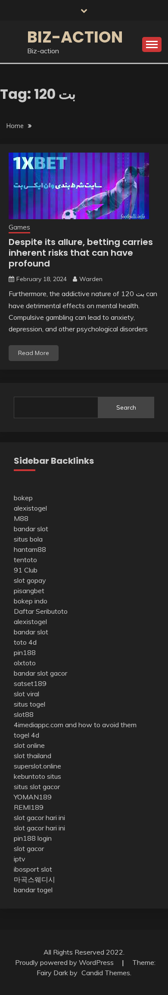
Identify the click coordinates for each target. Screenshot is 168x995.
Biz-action (75, 37)
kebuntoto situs (37, 776)
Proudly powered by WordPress (65, 962)
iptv (19, 858)
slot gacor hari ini (39, 817)
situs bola (28, 539)
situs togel (29, 704)
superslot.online (37, 766)
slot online (29, 745)
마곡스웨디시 (34, 879)
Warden (91, 279)
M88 (21, 518)
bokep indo (30, 601)
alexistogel (30, 508)
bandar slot (31, 528)
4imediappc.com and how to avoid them (75, 724)
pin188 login (33, 838)
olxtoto (25, 662)
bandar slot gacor (40, 673)
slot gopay (30, 580)
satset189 (30, 683)
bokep (23, 497)
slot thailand (32, 755)
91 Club (25, 570)
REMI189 (29, 807)
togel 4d (26, 735)
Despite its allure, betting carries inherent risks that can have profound (81, 252)
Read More (33, 353)
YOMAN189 (33, 797)
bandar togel (33, 889)
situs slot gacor (37, 786)
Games (19, 227)
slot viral (26, 693)
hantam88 (30, 549)
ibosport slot (33, 869)
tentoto (25, 559)
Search (126, 407)
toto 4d (25, 642)
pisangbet (29, 590)
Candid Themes (105, 972)
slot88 (24, 714)
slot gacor (29, 848)
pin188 (25, 652)
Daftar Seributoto (41, 611)
